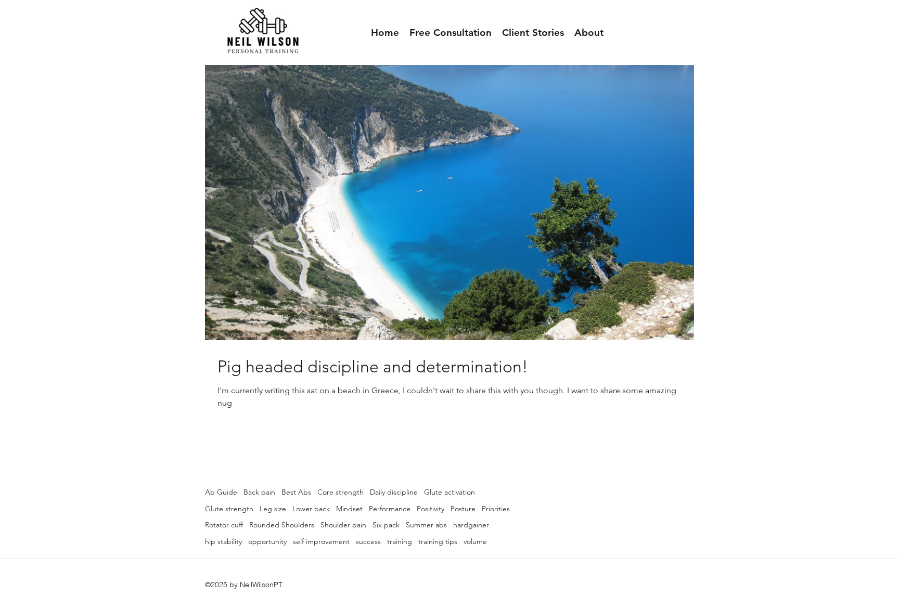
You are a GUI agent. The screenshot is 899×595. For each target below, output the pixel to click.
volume (475, 541)
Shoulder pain (343, 524)
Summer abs (426, 524)
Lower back (311, 508)
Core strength (340, 492)
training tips (437, 541)
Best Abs (296, 492)
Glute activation (449, 492)
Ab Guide (221, 492)
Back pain (259, 492)
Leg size (273, 508)
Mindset (349, 508)
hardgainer (471, 524)
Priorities (496, 508)
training (399, 541)
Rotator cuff (224, 524)
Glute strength (229, 508)
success (368, 541)
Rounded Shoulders (281, 524)
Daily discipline (394, 492)
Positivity (430, 508)
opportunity (267, 541)
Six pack (386, 524)
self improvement (321, 541)
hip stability (223, 541)
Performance (389, 508)
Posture (463, 508)
